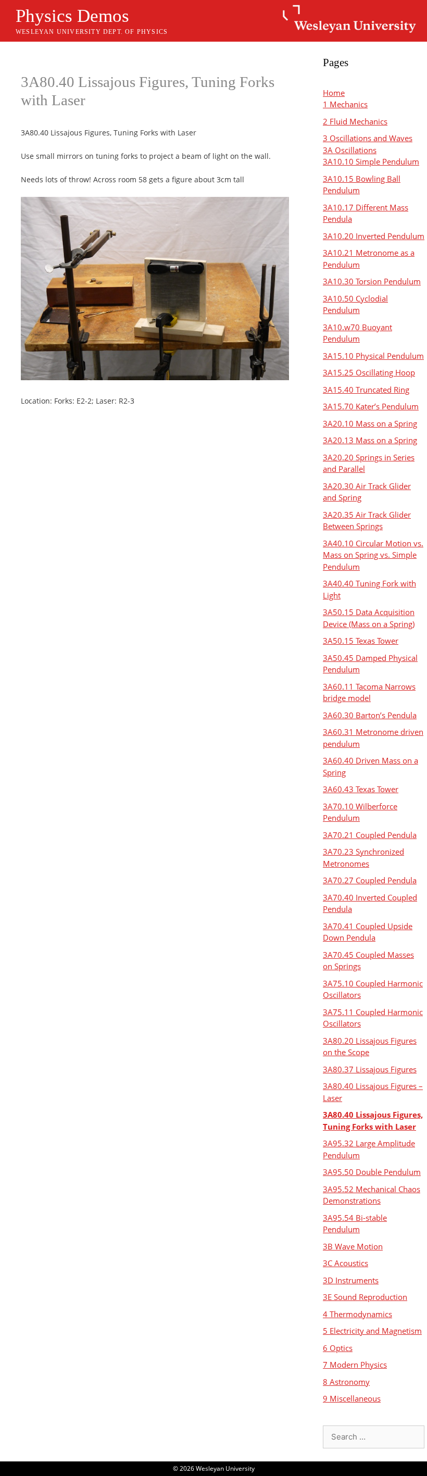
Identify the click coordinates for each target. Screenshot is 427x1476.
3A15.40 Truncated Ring (366, 389)
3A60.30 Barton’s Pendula (370, 715)
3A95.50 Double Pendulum (372, 1172)
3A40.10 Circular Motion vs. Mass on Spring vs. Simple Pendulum (373, 555)
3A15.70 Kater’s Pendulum (371, 406)
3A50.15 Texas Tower (360, 640)
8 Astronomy (346, 1382)
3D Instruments (351, 1280)
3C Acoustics (345, 1263)
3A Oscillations (349, 150)
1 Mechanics (345, 104)
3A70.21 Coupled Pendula (370, 835)
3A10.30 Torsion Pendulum (372, 281)
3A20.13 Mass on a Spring (370, 440)
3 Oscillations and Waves (367, 138)
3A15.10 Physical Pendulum (373, 356)
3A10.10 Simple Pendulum (371, 161)
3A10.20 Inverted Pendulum (373, 236)
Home (334, 92)
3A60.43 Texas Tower (360, 789)
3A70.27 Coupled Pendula (370, 880)
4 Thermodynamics (357, 1314)
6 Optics (338, 1348)
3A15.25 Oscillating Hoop (369, 372)
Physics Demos (72, 16)
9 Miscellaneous (352, 1398)
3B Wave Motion (353, 1246)
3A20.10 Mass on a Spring (370, 423)
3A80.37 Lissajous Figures (370, 1069)
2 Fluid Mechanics (355, 121)
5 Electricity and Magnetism (372, 1330)
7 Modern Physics (355, 1364)
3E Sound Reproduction (365, 1297)
